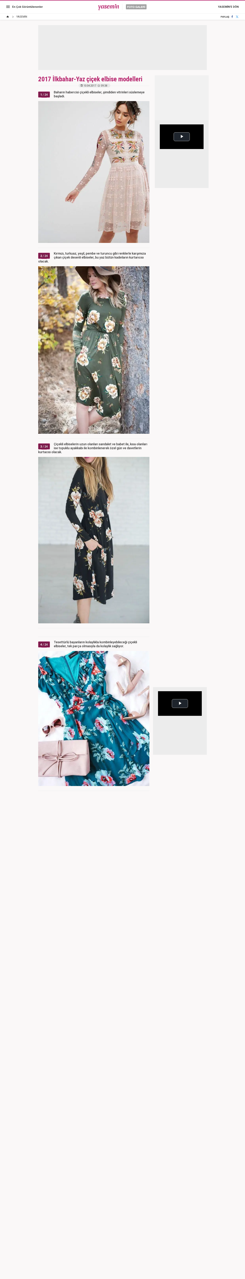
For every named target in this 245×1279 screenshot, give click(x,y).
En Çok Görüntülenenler (27, 6)
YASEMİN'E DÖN (228, 6)
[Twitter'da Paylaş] (237, 17)
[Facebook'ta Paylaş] (232, 17)
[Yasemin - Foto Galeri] (122, 6)
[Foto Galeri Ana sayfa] (7, 16)
